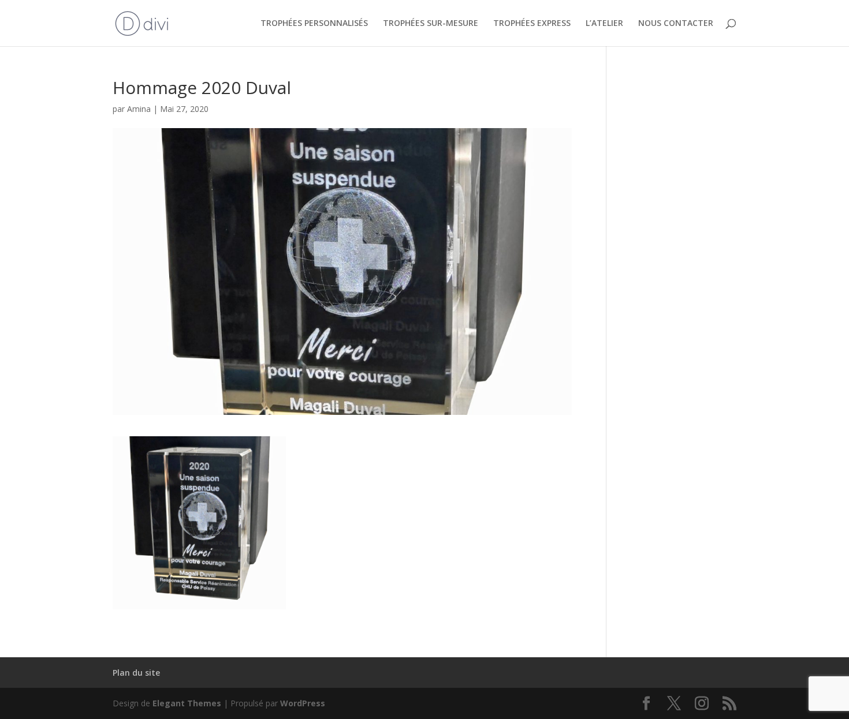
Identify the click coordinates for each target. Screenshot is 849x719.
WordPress (302, 703)
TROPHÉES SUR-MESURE (430, 23)
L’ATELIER (604, 23)
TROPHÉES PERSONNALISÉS (314, 23)
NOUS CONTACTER (675, 23)
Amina (139, 108)
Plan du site (136, 672)
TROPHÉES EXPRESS (532, 23)
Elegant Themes (186, 703)
